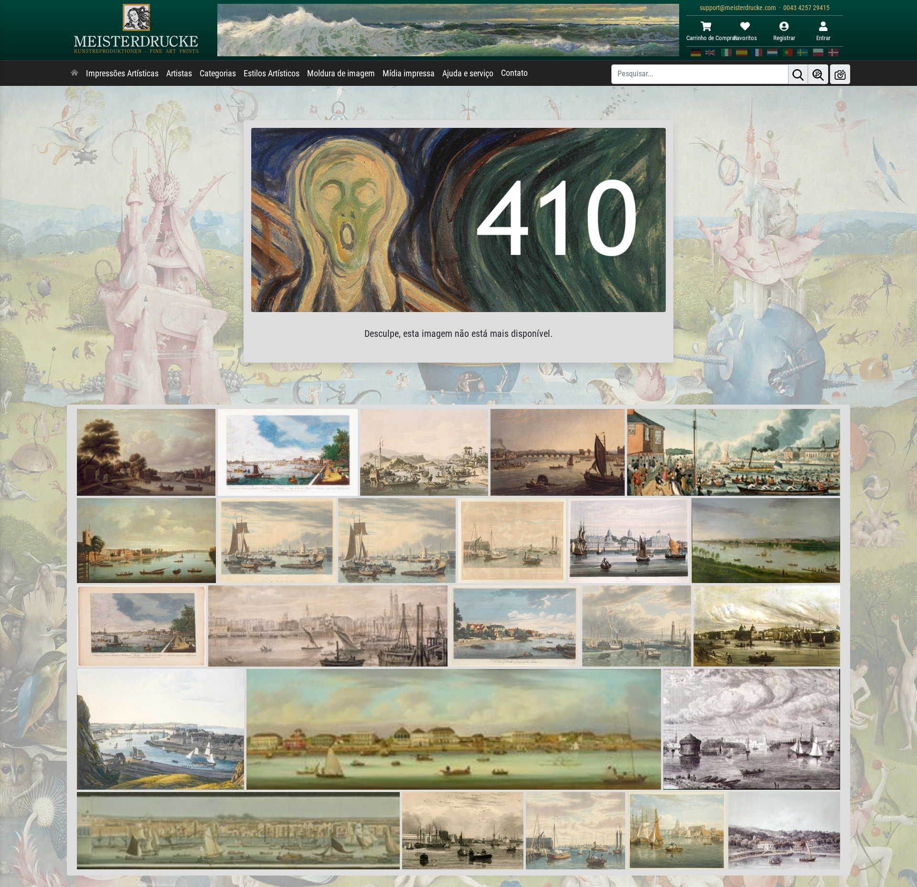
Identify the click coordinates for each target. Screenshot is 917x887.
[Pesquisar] (798, 74)
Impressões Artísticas (122, 73)
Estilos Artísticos (271, 73)
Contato (514, 73)
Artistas (179, 73)
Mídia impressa (409, 73)
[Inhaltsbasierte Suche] (818, 74)
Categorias (218, 73)
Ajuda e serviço (467, 73)
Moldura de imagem (341, 73)
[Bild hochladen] (840, 74)
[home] (74, 73)
